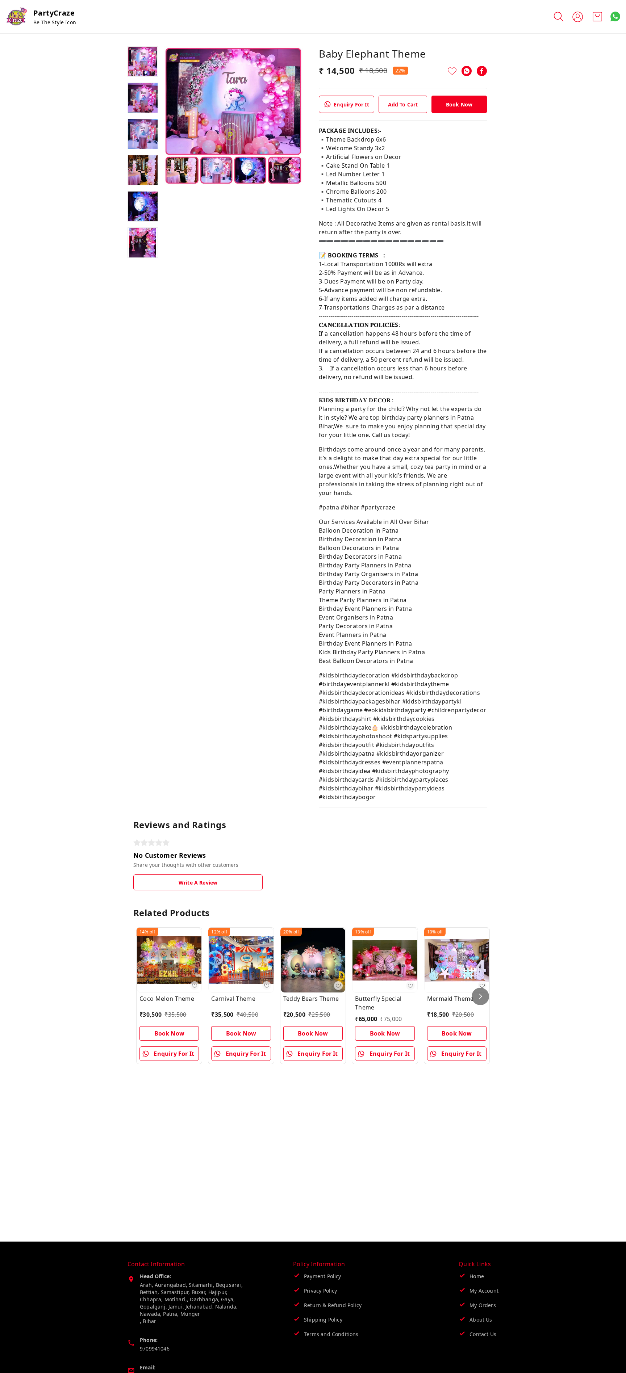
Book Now (459, 104)
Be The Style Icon (54, 22)
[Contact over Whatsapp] (615, 16)
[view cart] (597, 16)
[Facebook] (482, 71)
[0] (597, 16)
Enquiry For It (351, 104)
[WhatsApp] (467, 71)
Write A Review (198, 882)
